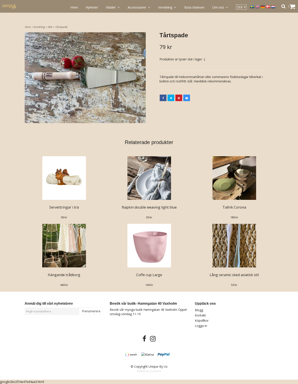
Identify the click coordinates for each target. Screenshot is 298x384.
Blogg (199, 310)
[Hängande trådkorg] (64, 245)
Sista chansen (194, 7)
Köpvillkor (202, 320)
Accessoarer (138, 7)
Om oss (219, 7)
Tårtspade (61, 27)
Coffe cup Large (149, 274)
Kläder (112, 7)
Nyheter (92, 7)
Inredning (39, 27)
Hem (28, 27)
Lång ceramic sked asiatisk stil (234, 274)
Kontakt (200, 315)
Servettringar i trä (64, 207)
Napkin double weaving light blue (149, 207)
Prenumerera (91, 311)
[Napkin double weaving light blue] (149, 178)
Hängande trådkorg (64, 274)
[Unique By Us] (11, 6)
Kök (50, 27)
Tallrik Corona (234, 207)
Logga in (201, 326)
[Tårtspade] (85, 77)
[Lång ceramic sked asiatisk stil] (234, 245)
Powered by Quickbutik (149, 371)
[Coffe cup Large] (149, 245)
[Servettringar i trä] (64, 178)
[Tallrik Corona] (234, 178)
